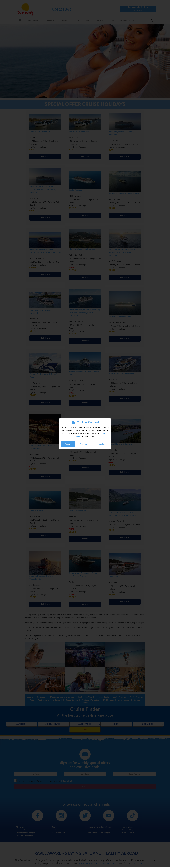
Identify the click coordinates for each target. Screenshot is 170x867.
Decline (102, 444)
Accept (68, 444)
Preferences (85, 444)
